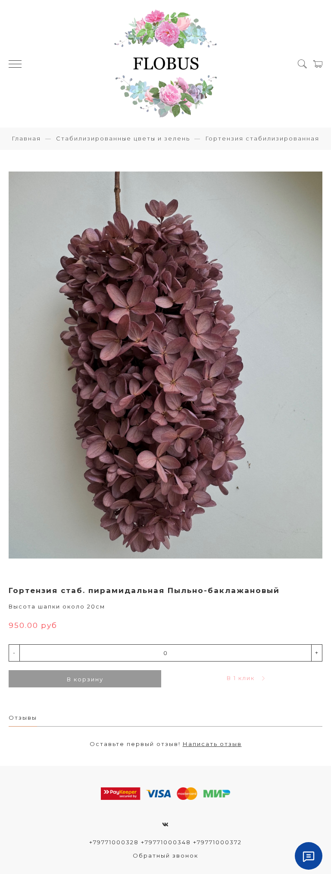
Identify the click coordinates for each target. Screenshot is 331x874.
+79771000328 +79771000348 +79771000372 (165, 842)
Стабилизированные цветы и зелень (123, 138)
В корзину (85, 679)
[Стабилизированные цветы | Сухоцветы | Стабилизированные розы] (165, 63)
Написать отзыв (212, 743)
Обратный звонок (165, 855)
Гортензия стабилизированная (262, 138)
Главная (26, 138)
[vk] (165, 824)
